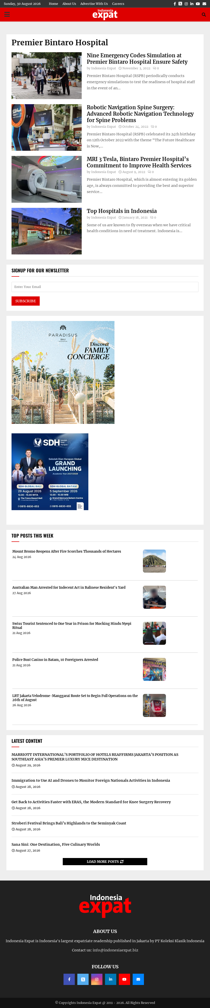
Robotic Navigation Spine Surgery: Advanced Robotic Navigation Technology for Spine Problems (140, 113)
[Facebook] (69, 979)
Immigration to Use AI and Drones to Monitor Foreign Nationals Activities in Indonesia (91, 780)
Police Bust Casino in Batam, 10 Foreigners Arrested (55, 660)
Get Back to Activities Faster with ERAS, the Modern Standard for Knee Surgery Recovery (91, 802)
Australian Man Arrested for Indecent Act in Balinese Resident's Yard (68, 588)
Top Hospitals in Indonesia (122, 211)
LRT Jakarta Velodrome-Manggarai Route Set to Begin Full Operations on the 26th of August (75, 698)
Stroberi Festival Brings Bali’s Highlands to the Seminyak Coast (69, 823)
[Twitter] (83, 979)
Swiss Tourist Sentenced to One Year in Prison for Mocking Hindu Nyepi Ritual (71, 626)
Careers (118, 4)
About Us (69, 4)
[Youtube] (124, 979)
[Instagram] (96, 979)
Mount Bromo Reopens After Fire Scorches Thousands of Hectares (66, 552)
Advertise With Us (94, 4)
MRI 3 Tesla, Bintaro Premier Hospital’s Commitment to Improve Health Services (139, 162)
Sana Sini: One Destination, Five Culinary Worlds (56, 844)
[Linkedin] (110, 979)
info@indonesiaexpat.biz (115, 950)
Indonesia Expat (103, 68)
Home (53, 4)
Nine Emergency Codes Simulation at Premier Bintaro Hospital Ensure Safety (137, 58)
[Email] (138, 979)
